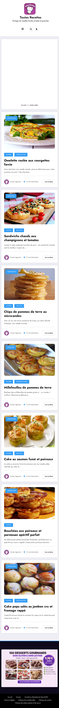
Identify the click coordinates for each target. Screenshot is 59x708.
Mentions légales (9, 700)
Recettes (19, 230)
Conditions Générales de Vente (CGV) (36, 697)
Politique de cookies (45, 700)
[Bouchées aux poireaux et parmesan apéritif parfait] (29, 503)
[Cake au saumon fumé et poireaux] (29, 431)
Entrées (8, 154)
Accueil (10, 697)
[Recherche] (31, 29)
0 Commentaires (32, 182)
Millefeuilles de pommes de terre (27, 387)
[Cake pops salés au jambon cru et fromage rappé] (29, 578)
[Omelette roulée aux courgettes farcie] (29, 131)
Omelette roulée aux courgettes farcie (26, 162)
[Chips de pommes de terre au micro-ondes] (29, 284)
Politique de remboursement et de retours (28, 703)
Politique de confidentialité (26, 700)
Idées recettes (21, 154)
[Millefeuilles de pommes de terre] (29, 359)
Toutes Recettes (30, 17)
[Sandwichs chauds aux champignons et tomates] (29, 208)
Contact (18, 697)
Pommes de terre (21, 381)
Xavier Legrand (15, 182)
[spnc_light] (36, 29)
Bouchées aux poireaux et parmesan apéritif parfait (22, 533)
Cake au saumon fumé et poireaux (28, 459)
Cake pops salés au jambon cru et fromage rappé (28, 608)
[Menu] (22, 29)
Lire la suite (49, 182)
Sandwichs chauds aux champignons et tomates (21, 238)
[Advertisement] (29, 72)
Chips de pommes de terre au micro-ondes (25, 314)
